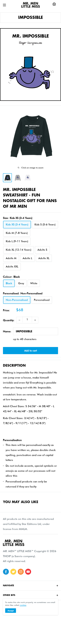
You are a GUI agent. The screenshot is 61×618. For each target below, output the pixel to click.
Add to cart (30, 350)
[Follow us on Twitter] (13, 572)
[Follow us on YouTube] (28, 572)
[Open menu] (4, 5)
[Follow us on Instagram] (21, 572)
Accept (11, 610)
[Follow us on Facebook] (6, 572)
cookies (23, 605)
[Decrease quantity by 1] (19, 320)
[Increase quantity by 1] (35, 320)
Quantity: (8, 320)
